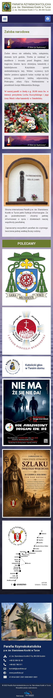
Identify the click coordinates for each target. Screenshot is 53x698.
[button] (4, 19)
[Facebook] (48, 19)
